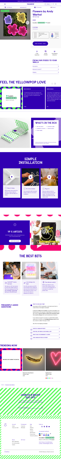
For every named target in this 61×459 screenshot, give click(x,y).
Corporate (23, 426)
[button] (35, 28)
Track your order (15, 427)
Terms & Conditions (34, 435)
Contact (31, 430)
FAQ (31, 426)
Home (2, 384)
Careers (13, 444)
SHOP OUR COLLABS (15, 241)
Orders (13, 426)
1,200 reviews (11, 100)
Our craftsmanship (15, 443)
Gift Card (23, 439)
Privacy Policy (32, 434)
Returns (31, 429)
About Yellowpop (15, 441)
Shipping (31, 427)
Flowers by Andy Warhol (10, 384)
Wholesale (23, 427)
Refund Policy (32, 432)
